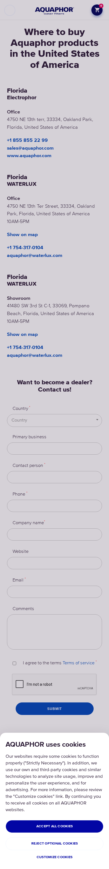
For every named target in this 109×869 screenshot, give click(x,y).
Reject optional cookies (54, 843)
